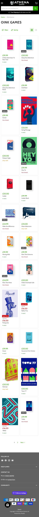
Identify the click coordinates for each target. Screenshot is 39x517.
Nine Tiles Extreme (27, 254)
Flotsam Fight (6, 158)
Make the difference (8, 226)
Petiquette (5, 323)
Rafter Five (24, 311)
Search (19, 509)
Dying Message (25, 130)
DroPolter (24, 88)
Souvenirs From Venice (28, 351)
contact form (11, 479)
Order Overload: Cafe (27, 282)
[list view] (36, 30)
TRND (4, 430)
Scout (4, 351)
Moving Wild (6, 254)
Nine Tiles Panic (7, 282)
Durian (4, 118)
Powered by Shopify (19, 513)
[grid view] (32, 30)
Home (3, 17)
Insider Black (25, 198)
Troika (23, 419)
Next (22, 442)
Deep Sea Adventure (27, 58)
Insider (4, 196)
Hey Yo (23, 170)
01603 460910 (9, 476)
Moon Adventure (26, 226)
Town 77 (24, 391)
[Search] (35, 8)
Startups (4, 387)
